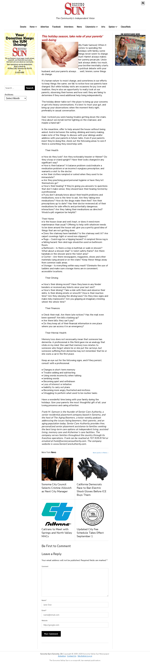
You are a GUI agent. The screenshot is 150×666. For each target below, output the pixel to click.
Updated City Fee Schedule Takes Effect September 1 (90, 533)
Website (44, 620)
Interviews (68, 26)
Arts (103, 26)
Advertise (45, 26)
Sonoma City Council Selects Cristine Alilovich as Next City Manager (56, 488)
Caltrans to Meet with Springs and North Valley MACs (57, 533)
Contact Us (71, 656)
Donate (23, 26)
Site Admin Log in (85, 656)
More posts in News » (100, 452)
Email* (44, 610)
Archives (9, 94)
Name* (44, 600)
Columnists (90, 26)
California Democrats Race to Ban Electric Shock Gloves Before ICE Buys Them (91, 490)
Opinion (112, 26)
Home (32, 26)
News (79, 26)
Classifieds (126, 26)
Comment (45, 566)
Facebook (56, 26)
